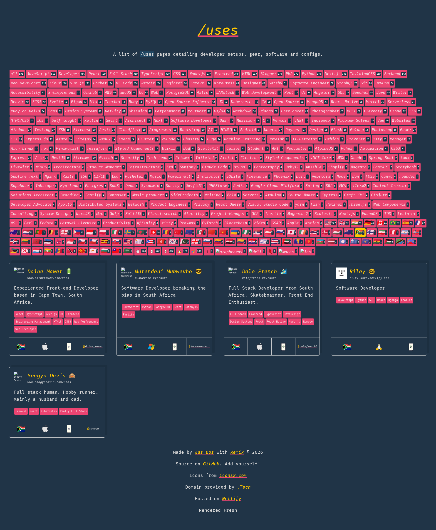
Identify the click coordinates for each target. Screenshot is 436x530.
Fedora (48, 223)
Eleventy (375, 111)
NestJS (60, 158)
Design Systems (83, 111)
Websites (403, 121)
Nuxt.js (348, 214)
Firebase (84, 130)
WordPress (226, 83)
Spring (313, 186)
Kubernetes (244, 102)
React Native (346, 102)
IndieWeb (323, 121)
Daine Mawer (44, 272)
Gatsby (278, 83)
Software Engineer (311, 83)
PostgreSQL (179, 93)
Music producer (149, 195)
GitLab (108, 158)
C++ (16, 139)
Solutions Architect (34, 195)
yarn (301, 205)
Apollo (66, 205)
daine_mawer (93, 346)
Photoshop (384, 130)
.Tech (244, 487)
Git (366, 83)
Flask (339, 130)
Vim (95, 102)
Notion (313, 223)
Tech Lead (159, 158)
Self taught (66, 121)
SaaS (116, 186)
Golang (359, 130)
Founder (408, 177)
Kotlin (93, 121)
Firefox (85, 139)
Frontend (226, 74)
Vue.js (79, 83)
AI (212, 130)
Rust (291, 93)
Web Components (391, 205)
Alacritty (195, 214)
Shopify (337, 167)
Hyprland (70, 186)
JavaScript (41, 74)
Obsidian (140, 111)
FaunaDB (371, 214)
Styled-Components (286, 158)
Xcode (358, 158)
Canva (388, 177)
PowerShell (180, 177)
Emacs (126, 139)
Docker (102, 83)
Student (258, 149)
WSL (15, 223)
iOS (42, 121)
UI (305, 93)
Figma (79, 102)
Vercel (375, 102)
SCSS (39, 102)
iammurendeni (199, 346)
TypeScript (155, 74)
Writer (402, 93)
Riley (357, 272)
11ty (379, 139)
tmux (406, 158)
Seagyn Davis (46, 376)
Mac (101, 214)
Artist (228, 158)
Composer (118, 195)
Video (261, 223)
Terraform (99, 149)
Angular (324, 93)
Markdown (244, 111)
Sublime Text (26, 177)
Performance (169, 111)
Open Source (288, 102)
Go (143, 93)
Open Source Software (190, 102)
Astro (205, 93)
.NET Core (322, 158)
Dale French (259, 272)
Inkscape (46, 186)
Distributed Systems (101, 205)
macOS (127, 93)
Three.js (359, 205)
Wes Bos (204, 452)
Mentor (282, 121)
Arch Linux (24, 149)
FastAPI (382, 167)
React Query (230, 205)
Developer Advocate (32, 205)
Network (137, 205)
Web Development (261, 93)
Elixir (171, 149)
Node (343, 177)
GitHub (92, 93)
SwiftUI (195, 186)
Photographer (327, 111)
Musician (248, 121)
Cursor (235, 149)
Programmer (162, 130)
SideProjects (186, 195)
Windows (21, 130)
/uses (218, 31)
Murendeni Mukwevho (163, 272)
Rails (69, 177)
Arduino (274, 195)
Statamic (325, 214)
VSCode (171, 139)
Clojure (380, 195)
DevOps (384, 83)
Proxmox (188, 223)
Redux (107, 139)
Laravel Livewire (79, 223)
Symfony (189, 167)
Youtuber (199, 111)
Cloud (398, 111)
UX (222, 102)
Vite (41, 158)
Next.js (335, 74)
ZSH (63, 130)
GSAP (278, 223)
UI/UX (222, 111)
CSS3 (397, 149)
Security (132, 158)
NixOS (42, 167)
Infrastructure (145, 167)
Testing (45, 130)
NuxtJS (84, 214)
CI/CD (101, 177)
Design (318, 130)
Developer (72, 74)
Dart (302, 177)
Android (250, 130)
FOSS (372, 177)
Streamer (84, 158)
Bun (357, 177)
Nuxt (160, 121)
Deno (131, 186)
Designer (254, 83)
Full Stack (123, 74)
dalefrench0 (307, 346)
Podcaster (299, 149)
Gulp (116, 214)
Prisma (183, 158)
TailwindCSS (365, 74)
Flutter (148, 139)
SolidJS (134, 214)
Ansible (315, 167)
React (97, 74)
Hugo (213, 139)
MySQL (153, 102)
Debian (334, 139)
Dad (188, 149)
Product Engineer (170, 205)
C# (266, 102)
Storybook (407, 167)
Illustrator (307, 139)
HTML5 (228, 130)
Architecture (68, 167)
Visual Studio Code (269, 205)
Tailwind (206, 158)
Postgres (95, 186)
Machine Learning (244, 139)
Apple (294, 223)
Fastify (94, 195)
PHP (292, 74)
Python (311, 74)
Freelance (258, 177)
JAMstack (227, 93)
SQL (343, 93)
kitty (168, 223)
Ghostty (193, 139)
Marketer (135, 177)
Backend (395, 74)
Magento (360, 167)
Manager (400, 139)
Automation (373, 149)
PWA (344, 186)
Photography (268, 167)
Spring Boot (383, 158)
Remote (151, 83)
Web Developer (28, 83)
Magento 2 (299, 214)
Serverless (401, 102)
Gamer (408, 130)
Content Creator (391, 186)
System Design (56, 214)
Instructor (210, 177)
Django (268, 111)
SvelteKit (210, 149)
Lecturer (408, 214)
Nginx (52, 177)
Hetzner (335, 205)
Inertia (274, 214)
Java (383, 93)
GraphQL (347, 83)
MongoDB (317, 102)
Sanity (174, 186)
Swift (114, 121)
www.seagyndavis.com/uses (49, 382)
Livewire (21, 167)
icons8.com (233, 475)
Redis (240, 186)
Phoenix (283, 177)
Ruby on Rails (28, 111)
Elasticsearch (164, 214)
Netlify (115, 111)
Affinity (147, 223)
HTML (249, 74)
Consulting (23, 214)
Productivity (118, 223)
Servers (252, 195)
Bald (233, 195)
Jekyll (293, 167)
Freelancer (294, 111)
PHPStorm (219, 186)
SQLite (234, 177)
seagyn (93, 429)
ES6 (85, 177)
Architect (137, 121)
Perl (30, 223)
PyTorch (211, 223)
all (17, 74)
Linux (58, 83)
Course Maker (303, 195)
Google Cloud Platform (276, 186)
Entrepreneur (64, 93)
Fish (317, 205)
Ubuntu (273, 130)
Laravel (200, 83)
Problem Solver (356, 121)
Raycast (295, 130)
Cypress (331, 195)
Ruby (135, 102)
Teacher (115, 102)
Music (157, 177)
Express (21, 158)
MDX (342, 158)
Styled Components (136, 149)
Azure (64, 139)
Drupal (242, 167)
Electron (251, 158)
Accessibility (28, 93)
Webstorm (322, 177)
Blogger (271, 74)
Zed (171, 167)
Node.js (200, 74)
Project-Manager (229, 214)
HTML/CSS (22, 121)
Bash (226, 121)
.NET (301, 121)
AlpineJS (326, 149)
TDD (389, 214)
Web (157, 93)
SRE (330, 186)
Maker (349, 149)
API (277, 149)
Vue (383, 121)
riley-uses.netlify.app (369, 278)
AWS (110, 93)
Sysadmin (151, 186)
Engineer (175, 83)
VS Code (127, 83)
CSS (179, 74)
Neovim (20, 102)
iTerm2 (360, 186)
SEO (414, 111)
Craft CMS (355, 195)
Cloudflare (132, 130)
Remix (107, 130)
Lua (116, 177)
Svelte (58, 102)
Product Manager (105, 167)
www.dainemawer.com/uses (48, 278)
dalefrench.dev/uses (259, 278)
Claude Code (216, 167)
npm (46, 149)
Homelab (278, 139)
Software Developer (193, 121)
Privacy (202, 205)
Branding (71, 195)
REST (353, 111)
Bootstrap (192, 130)
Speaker (362, 93)
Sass (55, 111)
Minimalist (69, 149)
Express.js (38, 139)
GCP (256, 214)
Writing (214, 195)
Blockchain (237, 223)
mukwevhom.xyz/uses (151, 278)
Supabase (21, 186)
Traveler (358, 139)
